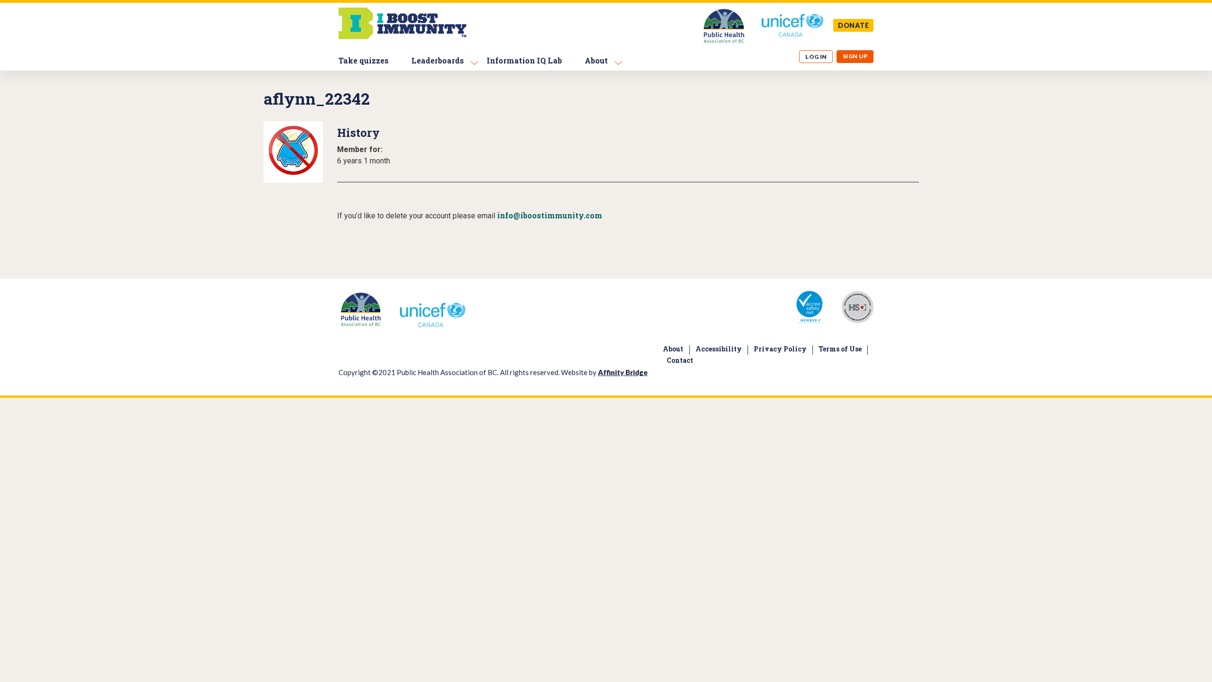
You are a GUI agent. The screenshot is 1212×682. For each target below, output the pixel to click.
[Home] (402, 36)
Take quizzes (364, 60)
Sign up (855, 56)
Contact (680, 360)
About (596, 60)
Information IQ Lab (524, 60)
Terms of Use (840, 348)
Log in (816, 56)
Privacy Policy (780, 348)
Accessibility (718, 348)
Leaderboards (437, 60)
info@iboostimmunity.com (549, 215)
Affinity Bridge (623, 372)
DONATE (853, 25)
